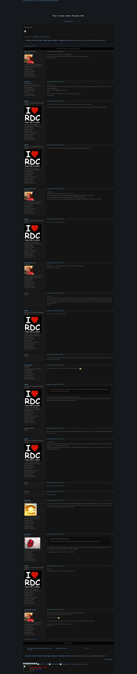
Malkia (26, 101)
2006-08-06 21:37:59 (58, 262)
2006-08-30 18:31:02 (58, 293)
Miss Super (27, 534)
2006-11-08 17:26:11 (58, 609)
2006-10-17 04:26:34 (58, 500)
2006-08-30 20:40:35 (58, 365)
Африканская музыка (61, 648)
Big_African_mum (30, 51)
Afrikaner (27, 81)
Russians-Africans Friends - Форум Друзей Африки (42, 40)
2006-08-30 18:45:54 (58, 310)
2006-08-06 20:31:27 (58, 219)
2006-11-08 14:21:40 (58, 565)
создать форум (108, 659)
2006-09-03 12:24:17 (58, 438)
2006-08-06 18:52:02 (58, 188)
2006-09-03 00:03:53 (58, 428)
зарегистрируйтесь (45, 36)
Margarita (27, 500)
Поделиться (50, 51)
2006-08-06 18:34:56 (58, 51)
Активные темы (68, 21)
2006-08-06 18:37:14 (58, 81)
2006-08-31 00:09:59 (58, 384)
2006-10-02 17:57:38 (58, 491)
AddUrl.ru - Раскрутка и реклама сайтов (76, 664)
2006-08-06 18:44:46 (58, 101)
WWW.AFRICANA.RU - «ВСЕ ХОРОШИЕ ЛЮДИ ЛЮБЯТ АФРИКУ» (41, 0)
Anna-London (28, 365)
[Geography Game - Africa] (27, 671)
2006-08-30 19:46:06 (58, 354)
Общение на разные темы (67, 40)
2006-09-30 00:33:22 (58, 482)
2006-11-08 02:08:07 (58, 534)
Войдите (35, 36)
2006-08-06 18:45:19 (58, 144)
